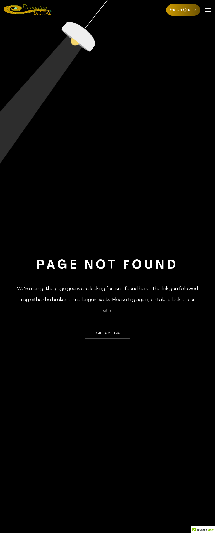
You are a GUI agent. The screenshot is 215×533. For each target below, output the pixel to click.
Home (97, 333)
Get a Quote (183, 10)
